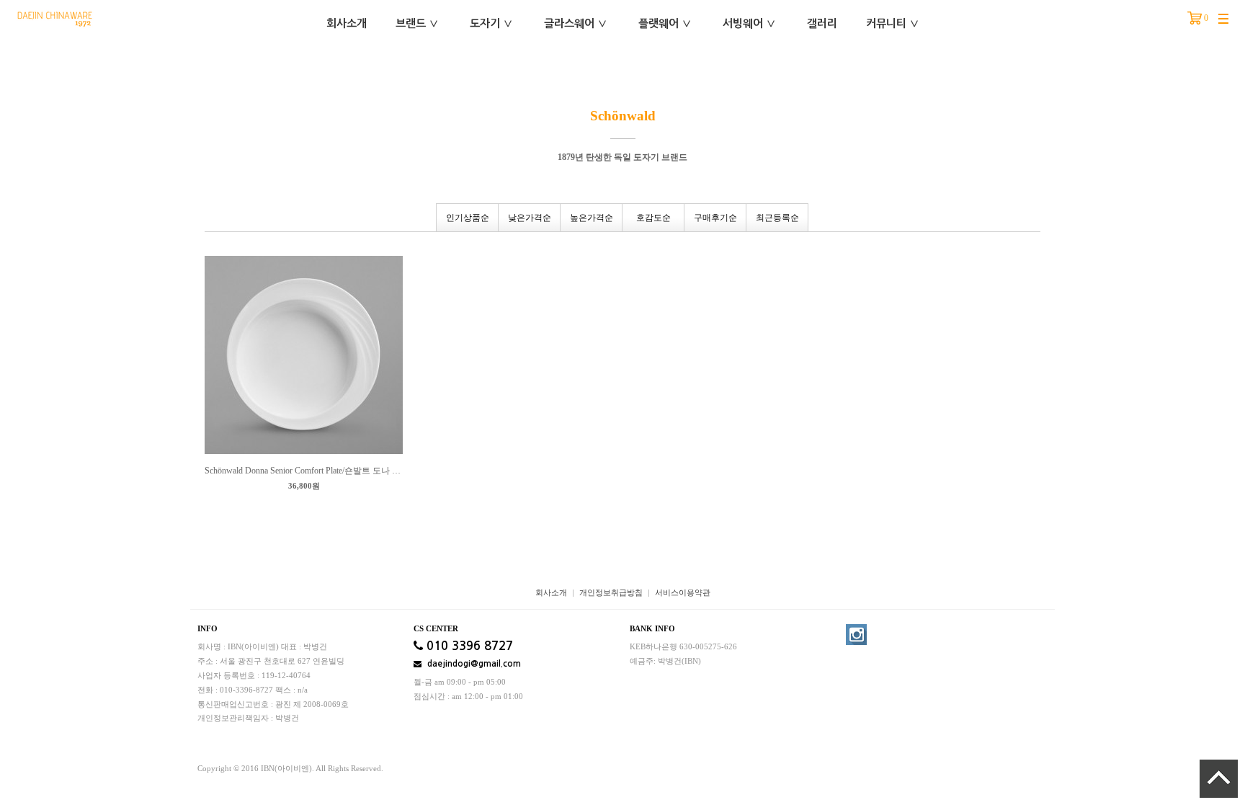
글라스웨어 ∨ (575, 23)
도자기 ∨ (491, 23)
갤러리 (822, 23)
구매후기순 (715, 218)
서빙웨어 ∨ (749, 23)
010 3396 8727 (468, 646)
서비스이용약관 (682, 592)
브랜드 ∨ (417, 23)
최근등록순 (777, 218)
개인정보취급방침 (611, 592)
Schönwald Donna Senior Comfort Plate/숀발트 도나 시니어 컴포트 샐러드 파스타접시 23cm (304, 471)
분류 (1223, 20)
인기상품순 (467, 218)
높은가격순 (591, 218)
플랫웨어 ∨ (665, 23)
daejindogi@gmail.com (473, 663)
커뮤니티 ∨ (892, 23)
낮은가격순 (529, 218)
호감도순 (653, 218)
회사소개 (346, 23)
